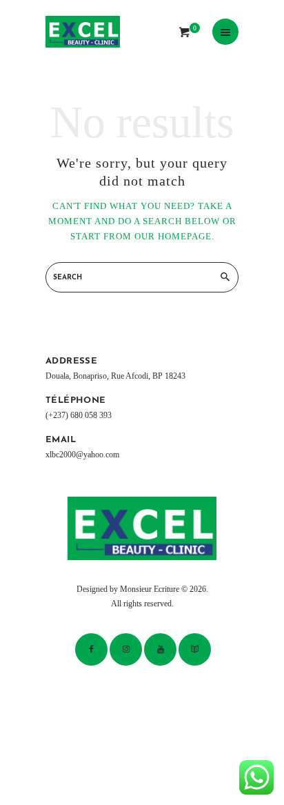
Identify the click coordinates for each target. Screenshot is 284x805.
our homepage (173, 236)
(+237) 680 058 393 (78, 415)
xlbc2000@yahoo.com (82, 454)
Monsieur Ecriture (149, 589)
